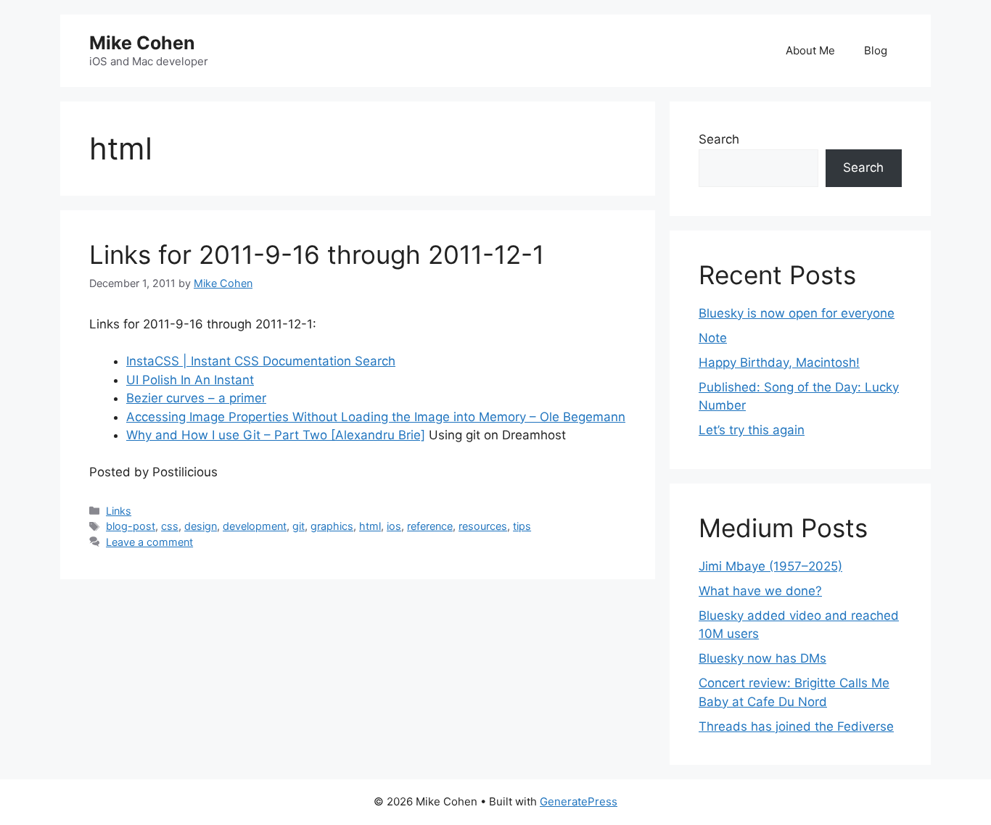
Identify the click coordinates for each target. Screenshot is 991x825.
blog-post (130, 526)
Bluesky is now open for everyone (797, 313)
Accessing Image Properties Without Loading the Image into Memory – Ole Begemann (375, 417)
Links (118, 511)
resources (483, 526)
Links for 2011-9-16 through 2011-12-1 (316, 254)
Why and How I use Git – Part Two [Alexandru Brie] (275, 435)
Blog (875, 50)
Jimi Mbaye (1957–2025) (770, 566)
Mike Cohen (142, 43)
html (370, 526)
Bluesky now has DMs (762, 658)
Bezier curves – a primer (196, 398)
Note (713, 338)
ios (394, 526)
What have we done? (760, 591)
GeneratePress (578, 801)
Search (719, 139)
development (255, 526)
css (169, 526)
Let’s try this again (752, 430)
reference (430, 526)
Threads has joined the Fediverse (796, 726)
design (200, 526)
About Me (810, 50)
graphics (332, 526)
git (298, 526)
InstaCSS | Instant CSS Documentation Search (260, 361)
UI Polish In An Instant (190, 380)
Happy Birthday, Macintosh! (779, 362)
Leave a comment (149, 542)
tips (522, 526)
